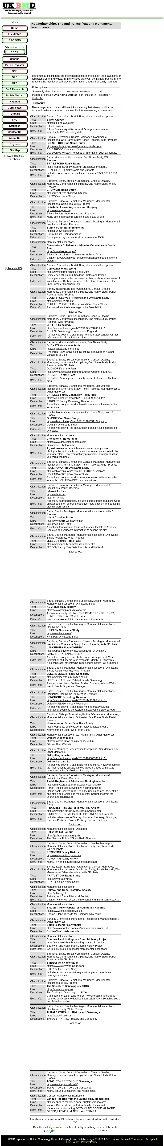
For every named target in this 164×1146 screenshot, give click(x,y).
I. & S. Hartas (111, 1139)
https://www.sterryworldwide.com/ (65, 966)
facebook (14, 159)
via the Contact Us (111, 1119)
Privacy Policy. (89, 1142)
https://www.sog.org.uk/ (60, 989)
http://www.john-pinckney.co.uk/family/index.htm (74, 811)
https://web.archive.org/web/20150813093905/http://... (77, 398)
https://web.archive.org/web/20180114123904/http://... (77, 700)
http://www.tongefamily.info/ (62, 1084)
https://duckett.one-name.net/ (63, 348)
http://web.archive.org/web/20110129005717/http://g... (77, 421)
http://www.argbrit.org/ (59, 210)
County (14, 51)
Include (89, 95)
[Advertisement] (96, 8)
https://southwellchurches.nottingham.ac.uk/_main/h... (77, 942)
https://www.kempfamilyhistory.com (66, 610)
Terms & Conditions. (132, 1139)
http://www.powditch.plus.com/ (64, 855)
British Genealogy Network (45, 1139)
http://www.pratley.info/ (59, 878)
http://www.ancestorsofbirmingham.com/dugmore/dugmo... (79, 371)
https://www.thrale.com (59, 1015)
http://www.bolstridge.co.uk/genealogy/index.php (74, 146)
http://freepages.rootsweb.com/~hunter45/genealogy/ (76, 1102)
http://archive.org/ (56, 494)
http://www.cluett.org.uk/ (60, 301)
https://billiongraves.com (60, 123)
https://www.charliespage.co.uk (64, 910)
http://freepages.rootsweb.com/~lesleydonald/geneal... (77, 726)
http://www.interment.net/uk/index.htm (68, 271)
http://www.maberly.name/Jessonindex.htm (71, 544)
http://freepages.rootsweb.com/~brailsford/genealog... (77, 166)
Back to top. (75, 311)
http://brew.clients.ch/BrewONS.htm (67, 193)
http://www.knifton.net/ (59, 633)
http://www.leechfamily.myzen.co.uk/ (67, 677)
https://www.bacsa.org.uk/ (61, 251)
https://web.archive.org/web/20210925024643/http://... (77, 328)
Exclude (104, 95)
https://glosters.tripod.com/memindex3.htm (70, 741)
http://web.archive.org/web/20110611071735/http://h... (77, 471)
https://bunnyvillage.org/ (60, 230)
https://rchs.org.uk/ (57, 893)
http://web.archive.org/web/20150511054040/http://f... (76, 650)
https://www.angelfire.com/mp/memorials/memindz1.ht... (78, 928)
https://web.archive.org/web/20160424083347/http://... (77, 758)
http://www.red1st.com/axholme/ (65, 520)
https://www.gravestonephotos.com (66, 442)
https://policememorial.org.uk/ (63, 835)
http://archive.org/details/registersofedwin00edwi (74, 784)
